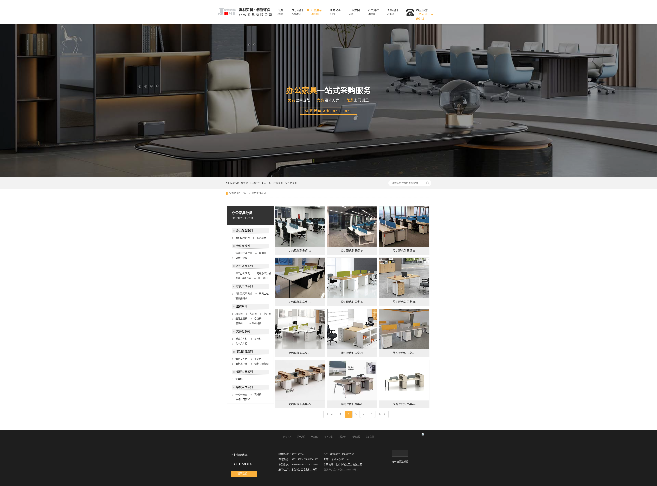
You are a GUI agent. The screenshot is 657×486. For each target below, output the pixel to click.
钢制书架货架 (261, 363)
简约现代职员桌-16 (299, 301)
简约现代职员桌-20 (352, 353)
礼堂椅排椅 (255, 323)
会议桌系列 (243, 245)
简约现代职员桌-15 (404, 250)
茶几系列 (263, 278)
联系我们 (392, 12)
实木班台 (261, 238)
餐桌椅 (239, 379)
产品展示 (316, 12)
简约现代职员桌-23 (352, 404)
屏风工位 (264, 293)
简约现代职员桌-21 (404, 353)
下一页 (382, 414)
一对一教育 (241, 394)
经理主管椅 (241, 318)
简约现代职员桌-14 (352, 250)
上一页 (329, 414)
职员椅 (239, 314)
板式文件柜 (241, 339)
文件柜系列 (291, 183)
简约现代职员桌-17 (352, 301)
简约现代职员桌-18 (404, 301)
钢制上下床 (241, 363)
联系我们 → (243, 473)
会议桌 (245, 183)
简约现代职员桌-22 (299, 404)
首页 (280, 12)
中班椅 (267, 314)
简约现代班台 (242, 238)
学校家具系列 (244, 387)
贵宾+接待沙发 (243, 278)
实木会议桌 (241, 258)
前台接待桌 (241, 298)
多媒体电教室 (242, 399)
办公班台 (255, 183)
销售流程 (373, 12)
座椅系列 (278, 183)
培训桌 (262, 253)
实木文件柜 (241, 343)
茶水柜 (257, 339)
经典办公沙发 (242, 273)
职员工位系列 (259, 193)
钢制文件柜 (241, 359)
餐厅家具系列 (244, 371)
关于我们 (297, 12)
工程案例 (354, 12)
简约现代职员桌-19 (299, 353)
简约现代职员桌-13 (299, 250)
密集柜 (257, 359)
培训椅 (239, 323)
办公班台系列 (244, 230)
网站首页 (287, 437)
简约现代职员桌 (243, 293)
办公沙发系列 (244, 266)
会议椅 (257, 318)
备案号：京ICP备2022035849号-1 (341, 469)
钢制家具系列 (244, 351)
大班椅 (253, 314)
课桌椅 (257, 394)
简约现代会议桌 (243, 253)
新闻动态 (335, 12)
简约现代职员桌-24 (404, 404)
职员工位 (267, 183)
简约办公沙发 (264, 273)
